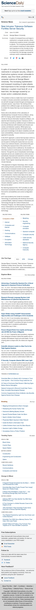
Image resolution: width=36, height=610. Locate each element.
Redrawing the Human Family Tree (13, 409)
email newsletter (25, 11)
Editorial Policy (18, 588)
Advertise (29, 586)
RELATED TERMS (25, 214)
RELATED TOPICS (7, 214)
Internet (7, 222)
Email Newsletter (9, 544)
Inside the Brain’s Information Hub (13, 423)
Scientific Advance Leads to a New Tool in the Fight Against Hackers (16, 347)
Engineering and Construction (12, 457)
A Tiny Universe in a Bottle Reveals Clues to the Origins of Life (17, 504)
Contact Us (7, 581)
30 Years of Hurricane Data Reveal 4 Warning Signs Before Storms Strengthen (17, 384)
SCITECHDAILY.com (14, 374)
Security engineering (26, 222)
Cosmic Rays (7, 445)
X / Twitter (7, 563)
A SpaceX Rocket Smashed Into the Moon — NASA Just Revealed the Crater (19, 483)
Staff (15, 586)
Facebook (7, 560)
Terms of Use (29, 588)
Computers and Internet (9, 226)
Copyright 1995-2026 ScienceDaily (14, 591)
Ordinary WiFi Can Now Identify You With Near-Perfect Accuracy (17, 500)
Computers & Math (8, 219)
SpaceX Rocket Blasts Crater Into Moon (15, 414)
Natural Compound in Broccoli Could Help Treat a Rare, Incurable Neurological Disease (16, 389)
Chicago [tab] (30, 259)
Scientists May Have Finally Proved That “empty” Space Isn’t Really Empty (18, 488)
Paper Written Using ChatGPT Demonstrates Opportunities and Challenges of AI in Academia (17, 315)
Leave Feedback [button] (9, 578)
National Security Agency (28, 244)
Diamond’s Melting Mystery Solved (13, 411)
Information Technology (8, 244)
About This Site (7, 586)
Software (7, 236)
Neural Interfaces (8, 465)
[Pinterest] (17, 58)
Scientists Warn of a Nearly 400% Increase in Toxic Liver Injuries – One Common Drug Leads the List (17, 379)
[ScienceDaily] (12, 3)
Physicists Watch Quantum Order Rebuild (15, 420)
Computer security (28, 234)
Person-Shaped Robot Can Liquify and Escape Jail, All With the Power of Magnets (16, 331)
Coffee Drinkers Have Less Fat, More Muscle (16, 425)
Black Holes (6, 442)
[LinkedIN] (20, 58)
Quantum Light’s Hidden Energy (12, 428)
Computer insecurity (26, 249)
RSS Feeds (7, 546)
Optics (5, 459)
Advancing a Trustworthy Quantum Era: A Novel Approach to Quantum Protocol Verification (17, 284)
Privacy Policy (7, 588)
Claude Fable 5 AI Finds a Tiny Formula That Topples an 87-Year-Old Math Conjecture (16, 524)
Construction (6, 454)
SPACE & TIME (5, 439)
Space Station (7, 448)
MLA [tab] (17, 259)
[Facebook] (11, 58)
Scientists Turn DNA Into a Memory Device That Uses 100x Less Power (17, 520)
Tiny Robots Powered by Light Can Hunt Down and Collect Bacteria (18, 516)
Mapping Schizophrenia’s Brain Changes (15, 406)
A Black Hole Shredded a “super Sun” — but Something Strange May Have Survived (16, 492)
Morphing (26, 218)
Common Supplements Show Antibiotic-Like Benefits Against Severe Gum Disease (17, 394)
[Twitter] (14, 58)
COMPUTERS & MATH (6, 462)
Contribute (21, 586)
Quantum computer (29, 231)
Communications (10, 233)
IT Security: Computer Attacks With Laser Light (16, 360)
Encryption (8, 239)
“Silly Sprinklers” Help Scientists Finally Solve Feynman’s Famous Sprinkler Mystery (17, 508)
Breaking (4, 401)
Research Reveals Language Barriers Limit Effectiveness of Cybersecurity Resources (15, 298)
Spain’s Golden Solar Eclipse (12, 417)
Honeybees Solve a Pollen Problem (14, 431)
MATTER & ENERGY (6, 451)
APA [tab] (23, 259)
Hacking (7, 230)
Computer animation (26, 227)
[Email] (22, 58)
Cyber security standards (27, 239)
